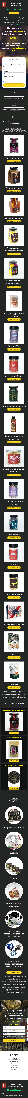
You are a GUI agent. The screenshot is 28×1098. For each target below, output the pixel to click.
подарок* (17, 24)
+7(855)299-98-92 (14, 9)
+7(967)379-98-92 (14, 1089)
